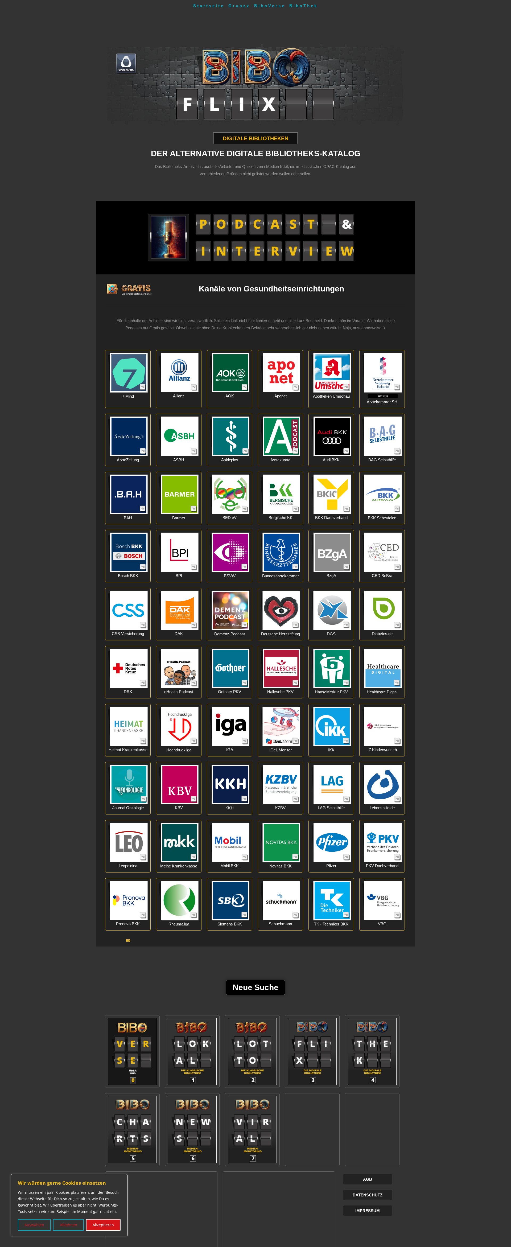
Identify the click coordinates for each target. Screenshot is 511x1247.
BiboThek (303, 5)
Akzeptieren (103, 1224)
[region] (69, 1205)
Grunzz (239, 5)
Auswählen (34, 1224)
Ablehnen (68, 1224)
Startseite (208, 5)
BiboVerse (269, 5)
